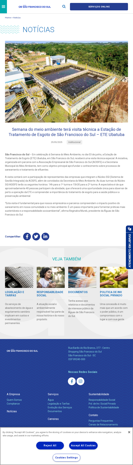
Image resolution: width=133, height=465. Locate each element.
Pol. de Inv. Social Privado (102, 403)
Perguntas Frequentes (101, 420)
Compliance (13, 403)
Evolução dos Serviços (60, 407)
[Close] (129, 432)
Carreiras (53, 419)
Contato (93, 415)
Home (8, 17)
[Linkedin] (45, 236)
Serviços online (99, 6)
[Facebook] (27, 236)
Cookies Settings (66, 457)
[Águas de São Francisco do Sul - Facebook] (72, 381)
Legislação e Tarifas (59, 403)
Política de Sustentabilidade (104, 407)
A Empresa (13, 394)
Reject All (50, 445)
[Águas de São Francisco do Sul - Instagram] (80, 381)
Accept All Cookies (83, 445)
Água (51, 399)
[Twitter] (36, 236)
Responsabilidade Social (102, 399)
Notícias (17, 17)
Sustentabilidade (99, 394)
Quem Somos (14, 399)
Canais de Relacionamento (103, 424)
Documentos (55, 411)
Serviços (53, 394)
